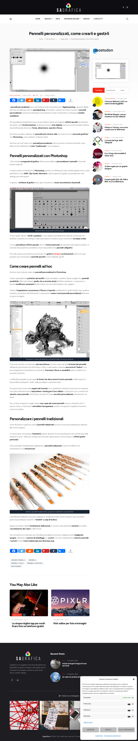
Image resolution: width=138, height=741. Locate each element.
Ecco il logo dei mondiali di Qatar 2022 (115, 154)
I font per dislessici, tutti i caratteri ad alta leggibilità (116, 102)
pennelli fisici (17, 563)
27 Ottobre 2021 (17, 619)
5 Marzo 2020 (26, 95)
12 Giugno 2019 (117, 163)
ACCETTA (90, 730)
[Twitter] (21, 100)
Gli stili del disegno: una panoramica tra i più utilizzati (115, 115)
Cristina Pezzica (50, 95)
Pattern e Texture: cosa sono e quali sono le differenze (116, 128)
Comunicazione (110, 98)
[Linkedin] (37, 100)
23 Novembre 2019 (119, 111)
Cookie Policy (99, 736)
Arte (63, 660)
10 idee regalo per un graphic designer (116, 167)
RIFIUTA (108, 730)
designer (57, 254)
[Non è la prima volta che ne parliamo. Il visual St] (54, 715)
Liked (122, 90)
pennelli (32, 560)
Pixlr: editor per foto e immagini (69, 623)
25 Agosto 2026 (72, 660)
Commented (110, 90)
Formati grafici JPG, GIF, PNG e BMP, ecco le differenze (116, 180)
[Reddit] (29, 100)
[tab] (99, 90)
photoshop (16, 566)
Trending (98, 90)
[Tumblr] (53, 100)
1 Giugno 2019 (116, 176)
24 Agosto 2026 (72, 674)
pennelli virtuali (34, 563)
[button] (134, 679)
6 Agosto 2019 (117, 124)
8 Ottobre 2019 (117, 150)
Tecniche (107, 111)
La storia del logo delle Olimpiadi (114, 141)
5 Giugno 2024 (58, 619)
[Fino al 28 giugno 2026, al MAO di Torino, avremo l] (24, 715)
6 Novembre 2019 (117, 137)
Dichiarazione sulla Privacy (112, 736)
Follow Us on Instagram (70, 696)
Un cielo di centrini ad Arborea (74, 677)
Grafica (107, 137)
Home (41, 39)
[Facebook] (13, 100)
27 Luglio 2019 (122, 98)
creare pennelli (18, 560)
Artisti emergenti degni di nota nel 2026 (74, 665)
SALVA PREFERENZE (126, 730)
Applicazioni (64, 39)
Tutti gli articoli (50, 39)
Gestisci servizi (88, 722)
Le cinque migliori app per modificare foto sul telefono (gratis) (28, 625)
